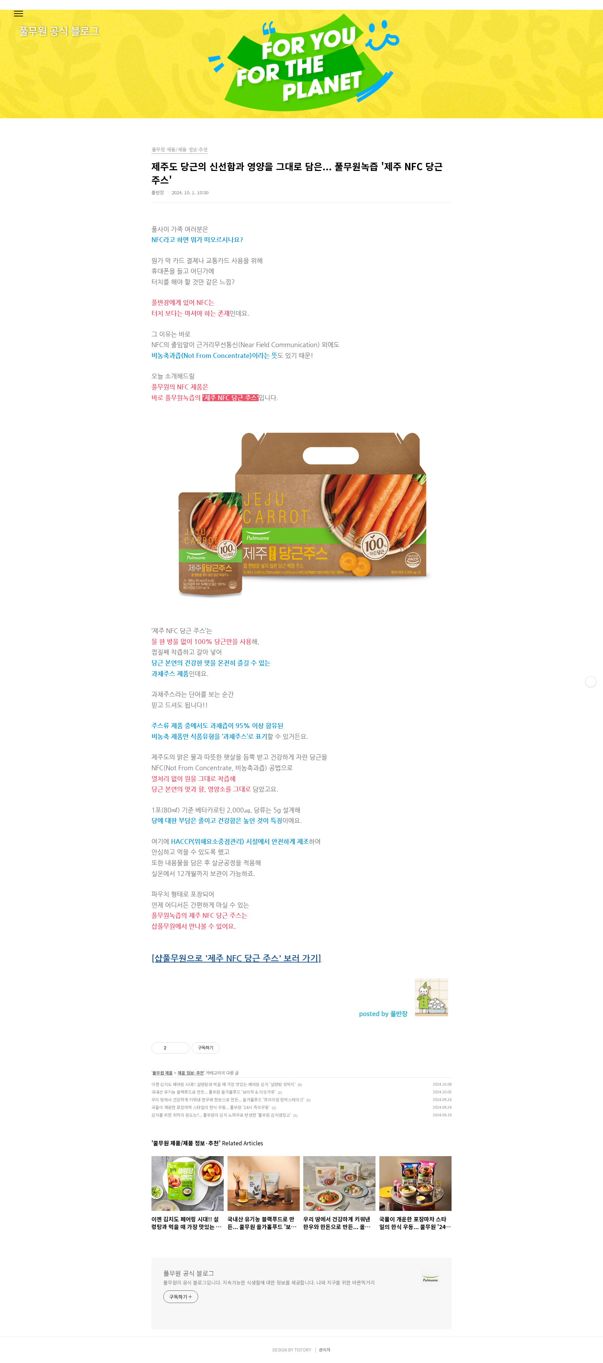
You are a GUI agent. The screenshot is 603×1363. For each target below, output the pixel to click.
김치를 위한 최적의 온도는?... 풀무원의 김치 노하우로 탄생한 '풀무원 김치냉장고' (221, 1115)
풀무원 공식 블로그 (188, 1273)
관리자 (324, 1350)
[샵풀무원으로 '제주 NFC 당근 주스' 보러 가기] (236, 958)
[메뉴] (18, 14)
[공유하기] (173, 1048)
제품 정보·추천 (191, 1073)
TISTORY (303, 1350)
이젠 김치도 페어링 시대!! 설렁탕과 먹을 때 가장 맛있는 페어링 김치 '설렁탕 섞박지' (223, 1084)
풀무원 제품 (162, 1073)
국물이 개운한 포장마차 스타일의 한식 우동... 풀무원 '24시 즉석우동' (210, 1107)
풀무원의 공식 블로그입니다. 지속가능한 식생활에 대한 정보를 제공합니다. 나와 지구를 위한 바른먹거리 (268, 1282)
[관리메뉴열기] (591, 681)
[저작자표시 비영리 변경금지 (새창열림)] (228, 1048)
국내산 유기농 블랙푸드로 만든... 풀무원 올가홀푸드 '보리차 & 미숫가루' (213, 1092)
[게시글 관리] (181, 1048)
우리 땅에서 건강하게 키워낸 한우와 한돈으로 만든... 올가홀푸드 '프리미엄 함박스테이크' (227, 1099)
